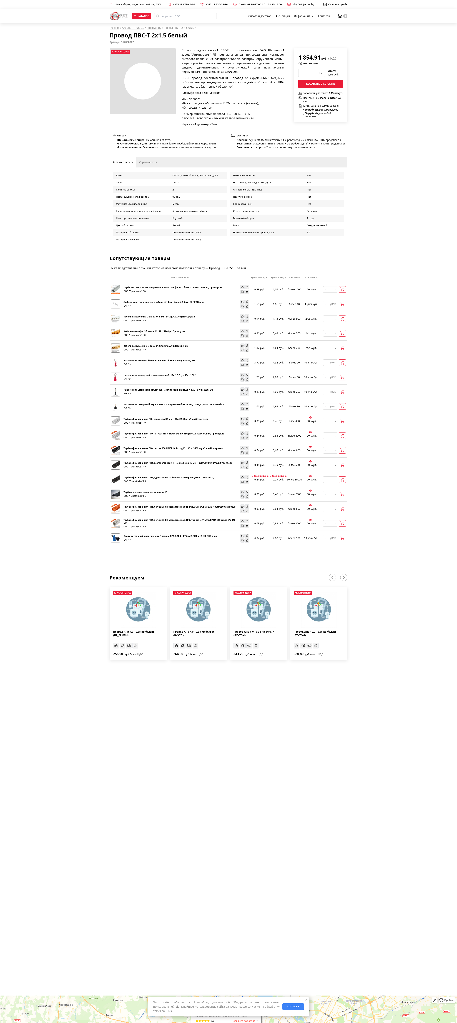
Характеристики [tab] (123, 162)
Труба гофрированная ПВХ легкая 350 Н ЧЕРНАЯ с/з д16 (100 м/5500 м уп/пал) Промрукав (173, 448)
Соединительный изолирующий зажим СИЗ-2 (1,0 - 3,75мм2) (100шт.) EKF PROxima (170, 536)
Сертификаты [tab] (148, 162)
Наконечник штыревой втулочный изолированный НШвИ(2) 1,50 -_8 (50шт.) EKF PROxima (174, 404)
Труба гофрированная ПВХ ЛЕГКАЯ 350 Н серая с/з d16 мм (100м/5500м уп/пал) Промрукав (174, 433)
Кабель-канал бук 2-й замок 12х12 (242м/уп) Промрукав (154, 331)
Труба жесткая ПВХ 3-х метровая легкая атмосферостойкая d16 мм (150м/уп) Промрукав (173, 287)
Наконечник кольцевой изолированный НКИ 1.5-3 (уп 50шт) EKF (160, 375)
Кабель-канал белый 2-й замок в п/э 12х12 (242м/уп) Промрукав (159, 316)
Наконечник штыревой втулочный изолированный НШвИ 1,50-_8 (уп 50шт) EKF (169, 389)
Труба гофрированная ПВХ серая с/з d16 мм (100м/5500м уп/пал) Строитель (166, 419)
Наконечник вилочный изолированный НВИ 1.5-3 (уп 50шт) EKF (159, 360)
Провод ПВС (154, 27)
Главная (114, 27)
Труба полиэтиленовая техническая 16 (145, 492)
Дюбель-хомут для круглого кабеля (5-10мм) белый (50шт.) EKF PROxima (164, 302)
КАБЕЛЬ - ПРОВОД (133, 27)
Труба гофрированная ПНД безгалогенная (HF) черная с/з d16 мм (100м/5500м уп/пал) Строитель (178, 463)
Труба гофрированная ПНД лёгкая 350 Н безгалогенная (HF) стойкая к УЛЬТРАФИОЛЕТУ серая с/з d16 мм (179, 521)
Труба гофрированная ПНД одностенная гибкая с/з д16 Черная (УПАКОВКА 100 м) (169, 477)
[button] (332, 577)
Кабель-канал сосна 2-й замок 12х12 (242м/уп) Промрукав (156, 346)
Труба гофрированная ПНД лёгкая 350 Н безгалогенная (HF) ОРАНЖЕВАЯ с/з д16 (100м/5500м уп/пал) (179, 506)
